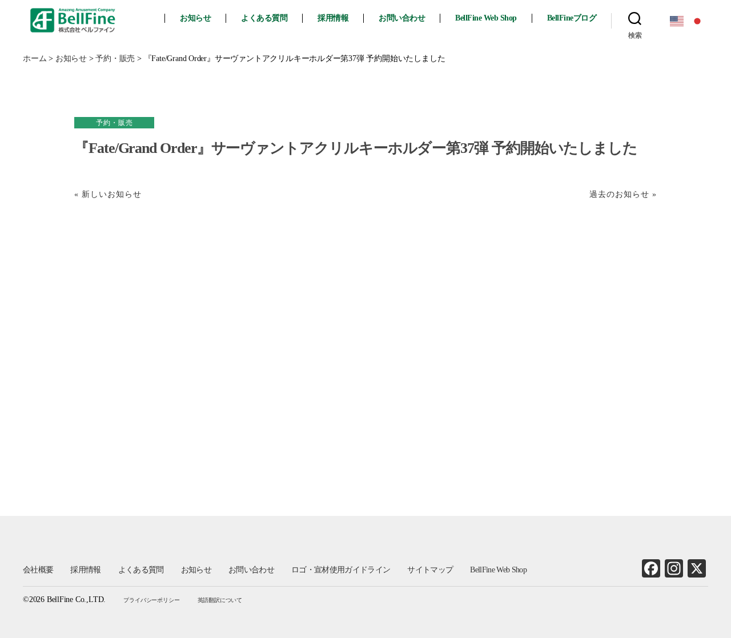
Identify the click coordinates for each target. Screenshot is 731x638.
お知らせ (195, 18)
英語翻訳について (220, 600)
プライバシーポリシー (151, 600)
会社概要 (38, 570)
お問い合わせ (402, 18)
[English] (677, 20)
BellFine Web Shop (486, 18)
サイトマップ (430, 570)
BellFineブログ (572, 18)
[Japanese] (697, 20)
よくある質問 (264, 18)
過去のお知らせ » (623, 194)
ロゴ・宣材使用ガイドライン (340, 570)
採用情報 (333, 18)
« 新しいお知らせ (108, 194)
